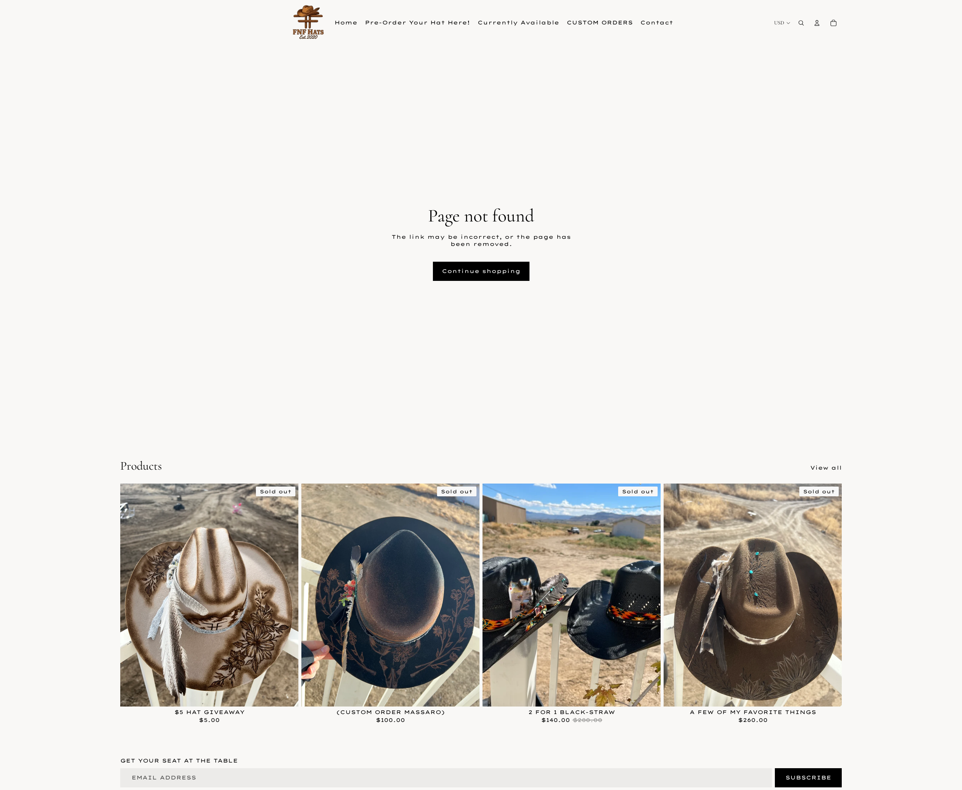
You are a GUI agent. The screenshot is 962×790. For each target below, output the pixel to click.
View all (826, 467)
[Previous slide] (131, 595)
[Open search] (801, 23)
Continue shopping (481, 271)
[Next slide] (287, 595)
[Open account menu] (817, 23)
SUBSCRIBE (808, 777)
